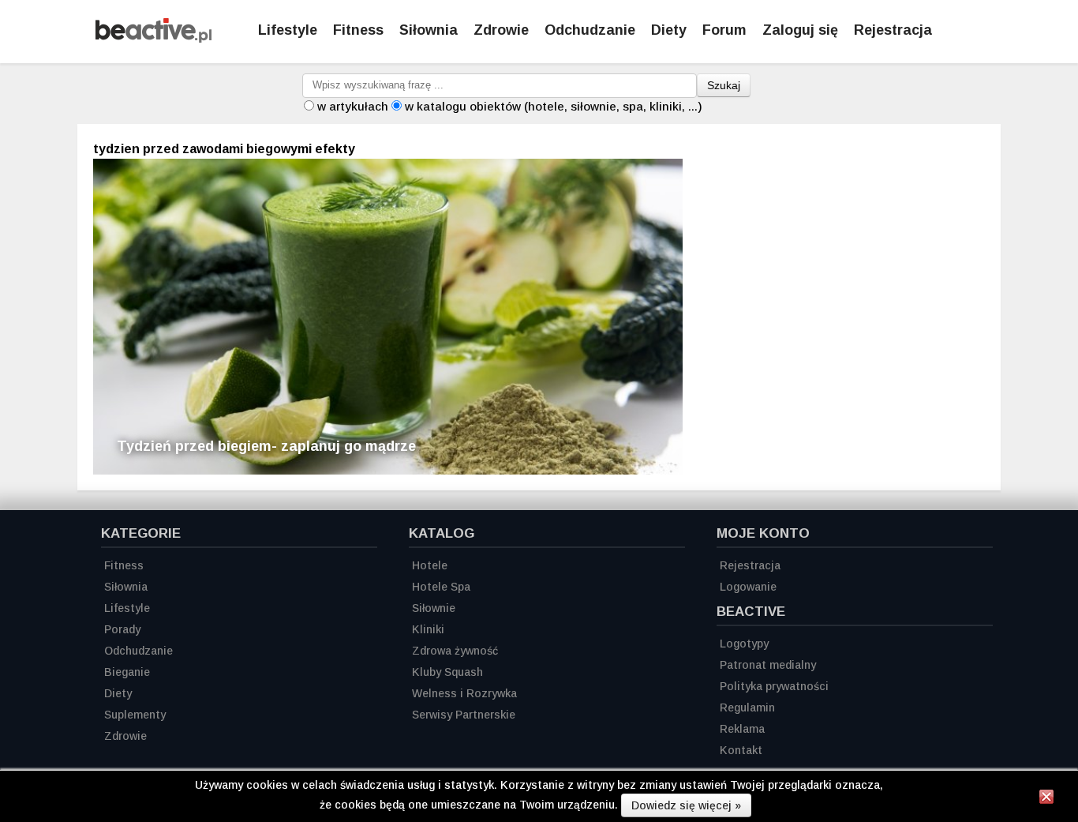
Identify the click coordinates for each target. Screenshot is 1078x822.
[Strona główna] (153, 38)
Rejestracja (893, 30)
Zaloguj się (800, 30)
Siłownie (433, 608)
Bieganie (127, 672)
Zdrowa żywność (455, 650)
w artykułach (352, 106)
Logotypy (744, 643)
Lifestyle (287, 30)
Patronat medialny (768, 665)
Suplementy (135, 714)
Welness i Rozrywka (464, 693)
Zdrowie (501, 30)
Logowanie (748, 586)
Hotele (429, 565)
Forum (724, 30)
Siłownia (428, 30)
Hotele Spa (441, 586)
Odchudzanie (590, 30)
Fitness (358, 30)
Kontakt (741, 750)
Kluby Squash (447, 672)
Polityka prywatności (774, 686)
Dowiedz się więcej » (686, 805)
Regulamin (747, 707)
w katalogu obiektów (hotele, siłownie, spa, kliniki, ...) (553, 106)
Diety (669, 30)
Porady (122, 629)
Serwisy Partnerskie (463, 714)
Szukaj (723, 85)
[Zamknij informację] (1046, 799)
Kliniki (428, 629)
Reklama (742, 729)
